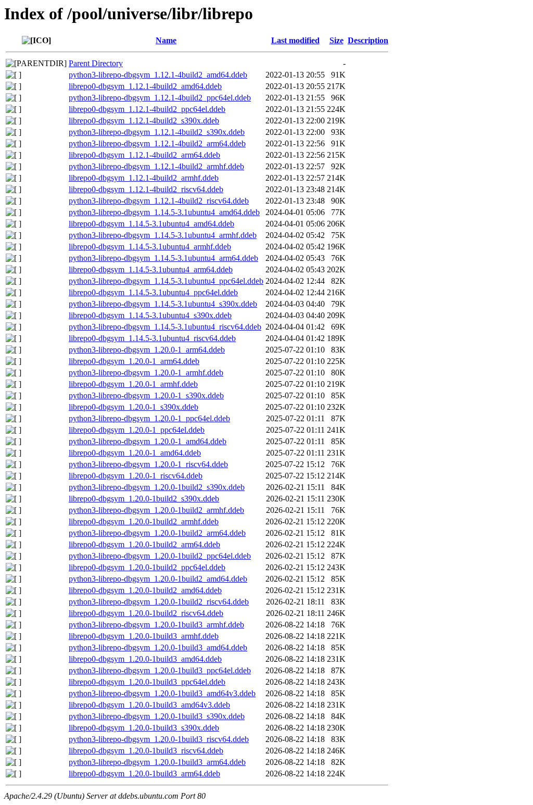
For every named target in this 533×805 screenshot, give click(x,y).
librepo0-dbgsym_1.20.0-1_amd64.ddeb (135, 452)
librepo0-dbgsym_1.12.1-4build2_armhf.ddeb (144, 177)
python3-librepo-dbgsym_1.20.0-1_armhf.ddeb (146, 372)
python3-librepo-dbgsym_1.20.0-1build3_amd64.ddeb (158, 647)
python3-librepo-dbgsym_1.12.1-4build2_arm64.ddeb (157, 143)
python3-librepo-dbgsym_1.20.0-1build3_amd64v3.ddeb (162, 693)
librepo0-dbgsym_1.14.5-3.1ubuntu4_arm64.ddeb (151, 269)
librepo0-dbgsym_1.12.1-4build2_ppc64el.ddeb (147, 109)
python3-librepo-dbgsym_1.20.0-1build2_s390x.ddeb (157, 487)
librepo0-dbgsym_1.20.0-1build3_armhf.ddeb (144, 636)
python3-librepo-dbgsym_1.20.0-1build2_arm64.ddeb (157, 533)
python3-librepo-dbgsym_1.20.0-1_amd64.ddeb (147, 441)
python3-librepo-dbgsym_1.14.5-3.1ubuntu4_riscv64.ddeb (165, 326)
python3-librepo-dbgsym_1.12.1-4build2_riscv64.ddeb (159, 200)
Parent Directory (96, 63)
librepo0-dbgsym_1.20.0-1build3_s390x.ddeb (144, 727)
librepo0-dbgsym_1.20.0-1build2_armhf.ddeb (144, 521)
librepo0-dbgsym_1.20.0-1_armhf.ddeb (133, 384)
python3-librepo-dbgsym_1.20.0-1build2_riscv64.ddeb (159, 601)
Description (368, 40)
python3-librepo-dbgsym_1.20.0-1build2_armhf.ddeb (156, 510)
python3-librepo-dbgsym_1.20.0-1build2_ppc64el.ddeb (160, 555)
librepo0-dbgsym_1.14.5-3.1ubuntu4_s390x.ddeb (150, 315)
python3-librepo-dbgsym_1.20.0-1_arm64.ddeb (147, 349)
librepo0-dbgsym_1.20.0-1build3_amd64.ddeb (145, 659)
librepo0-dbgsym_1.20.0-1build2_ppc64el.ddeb (147, 567)
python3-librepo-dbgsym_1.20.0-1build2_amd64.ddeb (158, 578)
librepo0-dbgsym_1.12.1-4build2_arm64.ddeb (144, 154)
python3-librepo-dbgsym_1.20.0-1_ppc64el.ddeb (149, 418)
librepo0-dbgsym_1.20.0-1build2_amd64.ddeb (145, 590)
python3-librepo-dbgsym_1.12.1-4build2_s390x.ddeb (157, 132)
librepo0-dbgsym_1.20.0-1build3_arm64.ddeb (144, 773)
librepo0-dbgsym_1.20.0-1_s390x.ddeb (133, 407)
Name (166, 40)
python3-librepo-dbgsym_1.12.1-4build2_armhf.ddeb (156, 166)
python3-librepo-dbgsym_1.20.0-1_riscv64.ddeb (148, 464)
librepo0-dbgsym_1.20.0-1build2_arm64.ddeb (144, 544)
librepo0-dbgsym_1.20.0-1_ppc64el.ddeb (137, 429)
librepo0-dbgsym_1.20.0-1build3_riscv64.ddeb (146, 750)
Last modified (295, 40)
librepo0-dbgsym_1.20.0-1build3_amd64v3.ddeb (149, 704)
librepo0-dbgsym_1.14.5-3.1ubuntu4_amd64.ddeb (151, 223)
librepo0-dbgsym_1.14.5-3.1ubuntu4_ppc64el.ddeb (153, 292)
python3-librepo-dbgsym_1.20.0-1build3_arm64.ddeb (157, 762)
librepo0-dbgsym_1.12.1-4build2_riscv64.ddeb (146, 189)
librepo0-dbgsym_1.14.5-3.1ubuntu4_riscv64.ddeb (152, 338)
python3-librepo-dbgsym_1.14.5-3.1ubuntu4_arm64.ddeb (163, 258)
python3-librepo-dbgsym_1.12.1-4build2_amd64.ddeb (158, 74)
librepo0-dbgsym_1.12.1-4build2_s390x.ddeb (144, 120)
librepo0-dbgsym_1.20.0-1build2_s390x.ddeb (144, 498)
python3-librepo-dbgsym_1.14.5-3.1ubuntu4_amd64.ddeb (164, 212)
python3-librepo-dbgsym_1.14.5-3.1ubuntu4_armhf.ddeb (163, 235)
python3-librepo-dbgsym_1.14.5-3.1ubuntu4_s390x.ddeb (163, 303)
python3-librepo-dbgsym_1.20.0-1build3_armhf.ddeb (156, 624)
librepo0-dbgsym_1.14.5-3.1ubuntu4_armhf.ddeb (150, 246)
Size (336, 40)
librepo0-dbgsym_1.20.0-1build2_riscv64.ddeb (146, 613)
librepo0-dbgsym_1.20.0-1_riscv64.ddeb (135, 475)
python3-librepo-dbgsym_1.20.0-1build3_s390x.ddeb (157, 716)
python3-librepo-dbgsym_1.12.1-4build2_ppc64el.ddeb (160, 97)
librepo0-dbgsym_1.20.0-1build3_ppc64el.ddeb (147, 681)
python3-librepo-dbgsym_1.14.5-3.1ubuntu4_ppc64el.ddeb (166, 280)
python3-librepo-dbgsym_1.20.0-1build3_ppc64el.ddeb (160, 670)
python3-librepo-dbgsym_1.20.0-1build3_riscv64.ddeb (159, 739)
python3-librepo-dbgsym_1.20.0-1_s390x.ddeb (146, 395)
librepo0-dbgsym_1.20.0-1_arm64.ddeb (134, 361)
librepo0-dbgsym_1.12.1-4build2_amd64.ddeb (145, 86)
